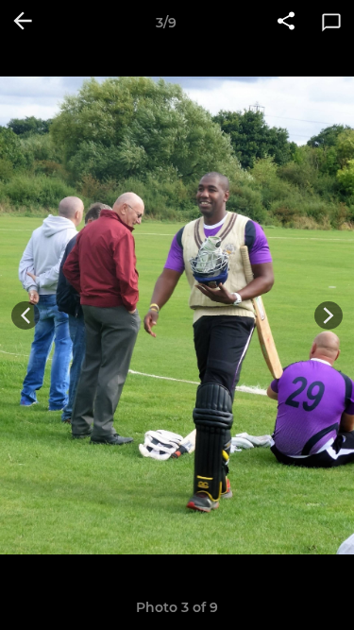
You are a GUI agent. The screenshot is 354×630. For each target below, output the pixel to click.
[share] (286, 22)
